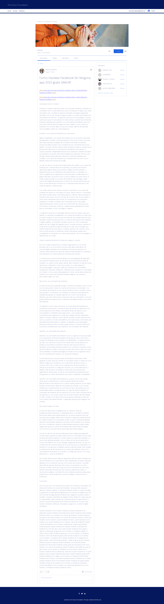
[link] (43, 58)
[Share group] (125, 51)
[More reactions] (47, 572)
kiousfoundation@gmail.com (137, 11)
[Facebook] (79, 594)
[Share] (91, 70)
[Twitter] (82, 594)
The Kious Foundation (18, 5)
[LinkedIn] (85, 594)
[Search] (109, 51)
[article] (65, 325)
